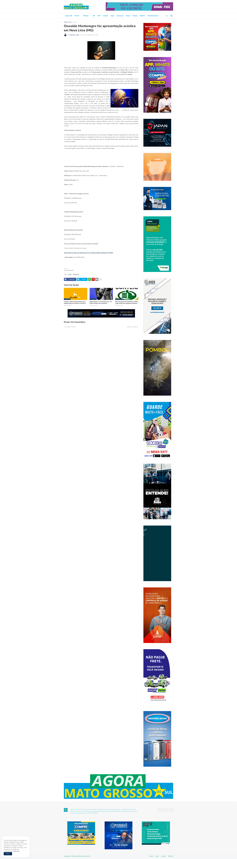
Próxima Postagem (132, 327)
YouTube (67, 94)
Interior (105, 16)
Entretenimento (153, 16)
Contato (163, 856)
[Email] (96, 279)
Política (142, 16)
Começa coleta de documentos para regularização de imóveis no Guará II (75, 302)
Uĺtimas (85, 16)
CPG (99, 16)
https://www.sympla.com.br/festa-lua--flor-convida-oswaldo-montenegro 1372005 (88, 253)
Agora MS (68, 16)
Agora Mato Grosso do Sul (82, 856)
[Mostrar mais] (100, 279)
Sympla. (129, 74)
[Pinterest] (93, 279)
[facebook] (159, 809)
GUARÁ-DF (76, 274)
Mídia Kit (170, 856)
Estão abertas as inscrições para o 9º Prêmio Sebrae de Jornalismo (101, 302)
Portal (77, 16)
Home (151, 856)
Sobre (157, 856)
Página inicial (67, 22)
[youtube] (167, 809)
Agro (112, 16)
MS (94, 16)
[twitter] (163, 809)
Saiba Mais (16, 851)
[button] (167, 16)
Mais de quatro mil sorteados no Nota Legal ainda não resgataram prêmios (126, 302)
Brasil (128, 16)
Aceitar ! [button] (8, 854)
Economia (120, 16)
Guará (74, 22)
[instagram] (171, 809)
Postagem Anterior (70, 327)
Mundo (135, 16)
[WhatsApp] (89, 279)
